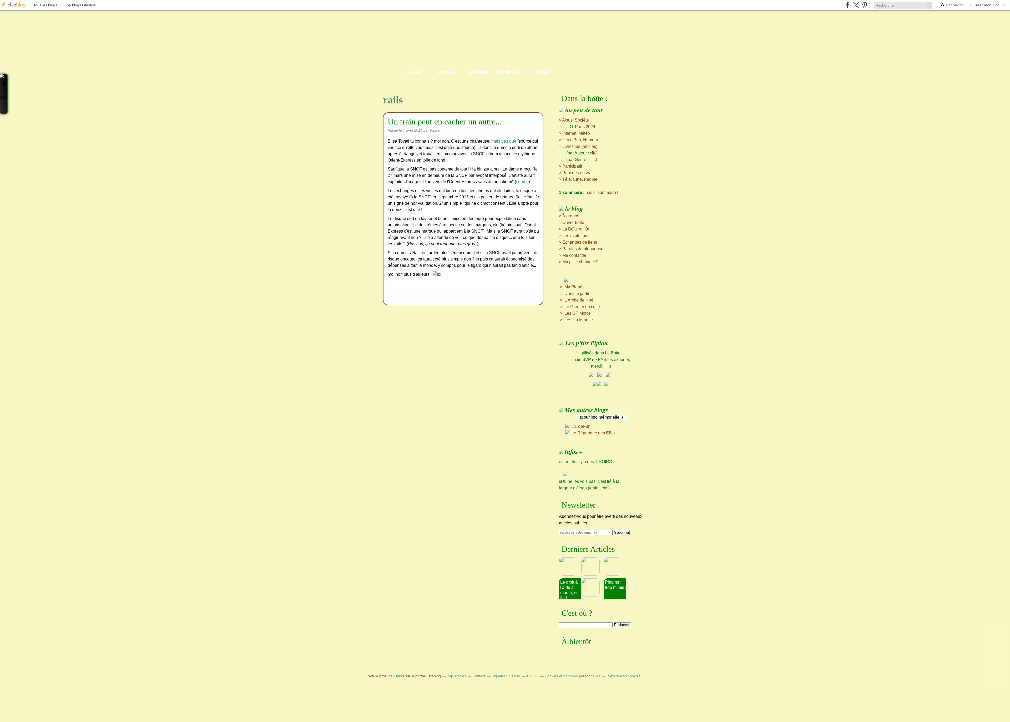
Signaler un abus (506, 676)
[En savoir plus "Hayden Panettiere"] (592, 587)
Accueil (413, 72)
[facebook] (847, 5)
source (522, 181)
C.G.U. (532, 676)
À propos (445, 72)
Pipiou (399, 676)
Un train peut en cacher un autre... (445, 121)
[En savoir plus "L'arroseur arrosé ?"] (615, 566)
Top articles (456, 676)
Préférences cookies (623, 676)
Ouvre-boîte (477, 72)
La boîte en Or (509, 72)
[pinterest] (864, 5)
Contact (541, 72)
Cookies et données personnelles (572, 676)
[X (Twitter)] (856, 5)
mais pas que (503, 141)
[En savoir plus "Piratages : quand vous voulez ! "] (592, 566)
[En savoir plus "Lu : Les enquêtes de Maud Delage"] (570, 566)
